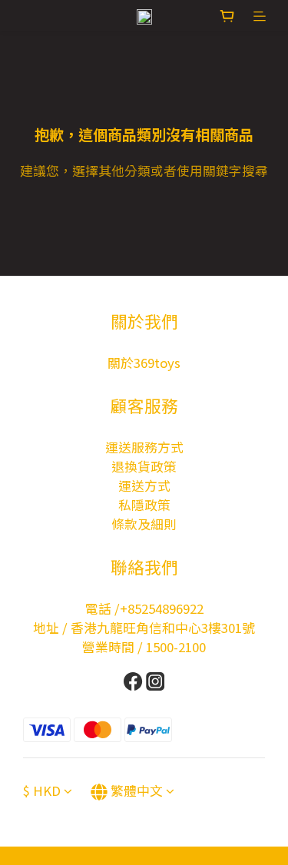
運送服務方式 (144, 447)
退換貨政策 (144, 466)
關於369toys (144, 362)
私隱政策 (144, 504)
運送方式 (144, 485)
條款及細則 (144, 524)
